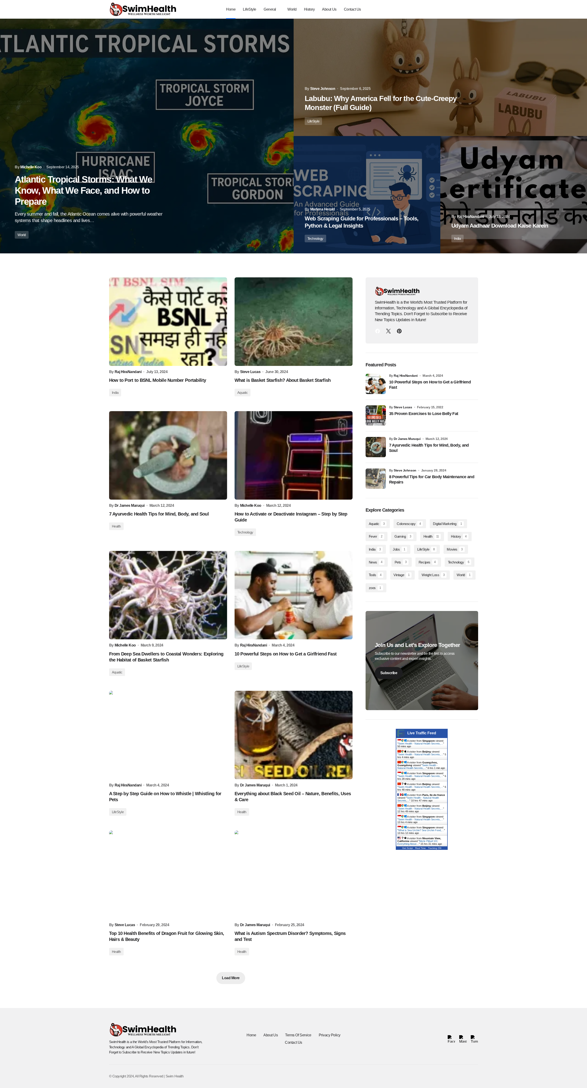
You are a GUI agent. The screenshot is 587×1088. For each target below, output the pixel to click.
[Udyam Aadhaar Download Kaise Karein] (513, 194)
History (458, 536)
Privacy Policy (329, 1035)
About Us (270, 1035)
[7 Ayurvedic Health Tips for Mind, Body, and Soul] (168, 455)
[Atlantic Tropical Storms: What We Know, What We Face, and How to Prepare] (147, 136)
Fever (375, 536)
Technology (315, 238)
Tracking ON (434, 848)
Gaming (402, 536)
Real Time (420, 848)
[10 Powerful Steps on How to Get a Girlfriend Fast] (294, 595)
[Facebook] (377, 331)
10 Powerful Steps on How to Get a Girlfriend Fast (430, 385)
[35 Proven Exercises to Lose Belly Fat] (376, 415)
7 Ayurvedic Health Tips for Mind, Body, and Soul (429, 448)
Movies (455, 549)
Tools (375, 575)
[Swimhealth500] (399, 331)
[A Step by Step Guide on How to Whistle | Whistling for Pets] (168, 735)
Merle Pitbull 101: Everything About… (417, 842)
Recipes (427, 562)
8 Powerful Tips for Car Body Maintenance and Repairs (431, 479)
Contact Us (293, 1042)
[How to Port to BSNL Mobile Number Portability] (168, 321)
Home (251, 1035)
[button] (462, 9)
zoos (375, 588)
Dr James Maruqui (407, 439)
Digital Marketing (447, 524)
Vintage (401, 575)
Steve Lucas (403, 407)
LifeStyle (313, 121)
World (22, 235)
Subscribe (388, 673)
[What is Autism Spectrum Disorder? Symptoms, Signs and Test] (294, 874)
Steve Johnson (405, 470)
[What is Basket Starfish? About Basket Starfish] (294, 321)
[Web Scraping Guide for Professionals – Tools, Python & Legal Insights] (367, 194)
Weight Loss (433, 575)
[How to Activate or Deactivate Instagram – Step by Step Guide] (294, 455)
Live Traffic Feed (421, 733)
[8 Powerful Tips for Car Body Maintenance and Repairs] (376, 478)
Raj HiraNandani (406, 375)
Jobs (399, 549)
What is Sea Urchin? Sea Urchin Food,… (421, 830)
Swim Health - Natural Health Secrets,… (420, 743)
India (457, 238)
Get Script (407, 848)
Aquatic (242, 392)
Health (116, 526)
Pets (400, 562)
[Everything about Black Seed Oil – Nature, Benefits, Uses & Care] (294, 735)
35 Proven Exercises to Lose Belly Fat (423, 413)
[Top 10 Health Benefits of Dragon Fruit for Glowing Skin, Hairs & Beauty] (168, 874)
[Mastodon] (388, 331)
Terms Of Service (298, 1035)
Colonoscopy (409, 524)
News (375, 562)
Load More (231, 978)
